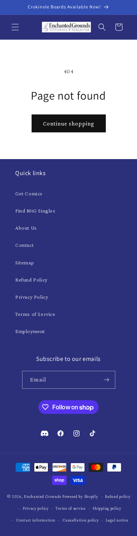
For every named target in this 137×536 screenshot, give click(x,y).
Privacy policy (36, 508)
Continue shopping (68, 124)
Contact (24, 245)
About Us (26, 228)
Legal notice (117, 520)
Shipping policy (106, 508)
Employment (30, 331)
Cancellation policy (80, 520)
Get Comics (29, 193)
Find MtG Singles (35, 211)
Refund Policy (31, 280)
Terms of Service (35, 314)
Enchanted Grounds (42, 496)
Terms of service (70, 508)
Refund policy (117, 496)
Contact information (35, 520)
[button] (15, 27)
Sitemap (24, 262)
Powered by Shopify (80, 496)
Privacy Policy (31, 297)
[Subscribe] (106, 380)
